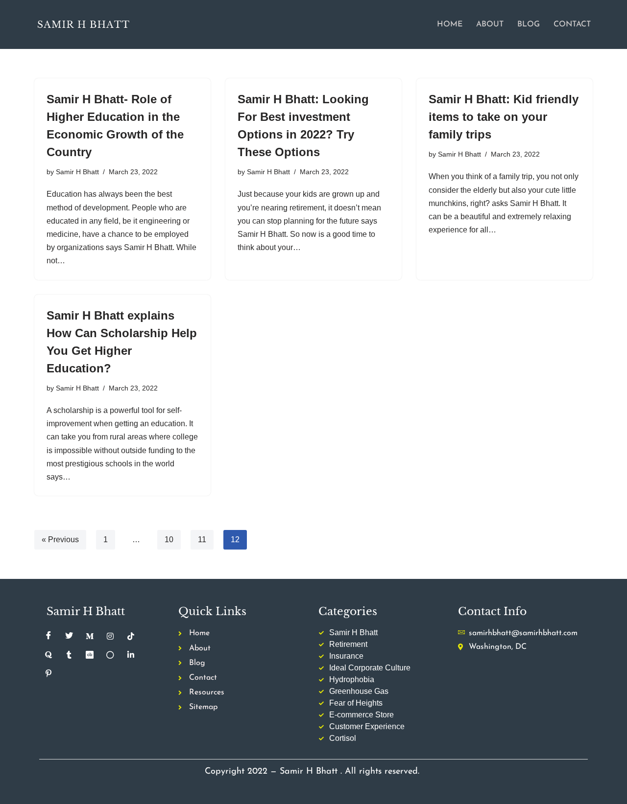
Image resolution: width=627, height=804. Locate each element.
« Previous (60, 539)
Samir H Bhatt (77, 172)
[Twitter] (69, 636)
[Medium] (89, 636)
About (490, 24)
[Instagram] (110, 636)
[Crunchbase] (89, 654)
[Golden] (110, 654)
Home (449, 24)
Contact (572, 24)
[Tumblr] (69, 654)
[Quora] (48, 654)
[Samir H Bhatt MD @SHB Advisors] (83, 24)
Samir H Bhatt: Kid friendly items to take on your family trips (504, 116)
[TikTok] (130, 636)
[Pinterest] (48, 673)
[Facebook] (48, 636)
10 (169, 539)
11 (202, 539)
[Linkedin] (130, 654)
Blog (528, 24)
